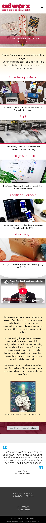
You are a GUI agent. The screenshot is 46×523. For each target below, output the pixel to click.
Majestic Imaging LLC (32, 521)
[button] (42, 7)
